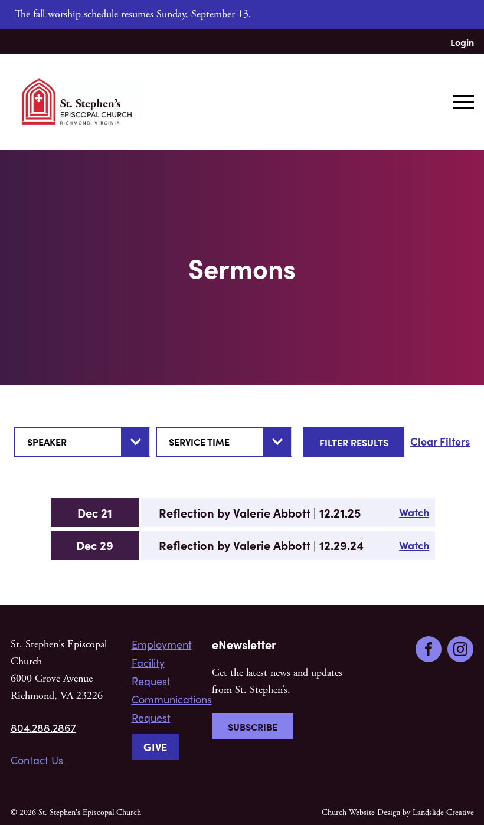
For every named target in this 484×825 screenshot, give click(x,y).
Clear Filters (440, 441)
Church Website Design (361, 812)
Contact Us (37, 760)
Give (155, 746)
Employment (162, 644)
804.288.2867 (43, 728)
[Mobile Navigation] (461, 102)
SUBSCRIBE (252, 726)
